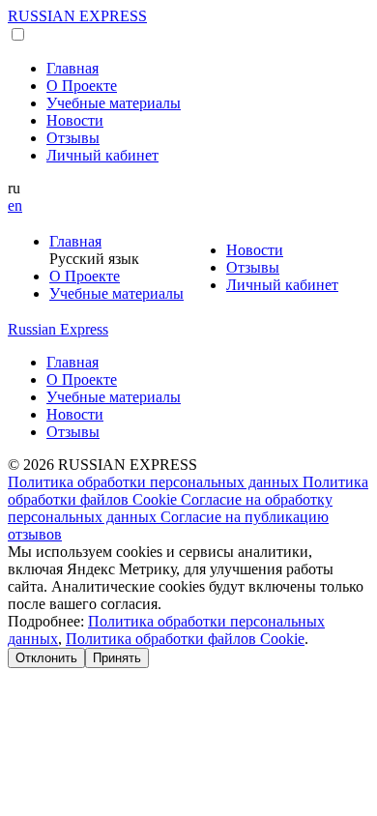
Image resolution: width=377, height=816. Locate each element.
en (15, 205)
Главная (72, 68)
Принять (117, 658)
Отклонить (46, 658)
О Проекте (81, 85)
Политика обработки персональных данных (155, 482)
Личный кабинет (102, 155)
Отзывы (73, 138)
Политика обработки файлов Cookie (185, 638)
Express (58, 329)
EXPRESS (77, 16)
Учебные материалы (113, 103)
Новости (74, 120)
